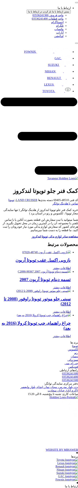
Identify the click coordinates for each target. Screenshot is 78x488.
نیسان (74, 356)
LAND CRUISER (26, 200)
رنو (76, 352)
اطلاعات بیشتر (62, 268)
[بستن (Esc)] (12, 4)
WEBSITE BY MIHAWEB (62, 449)
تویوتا (11, 200)
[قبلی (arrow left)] (6, 244)
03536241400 (70, 376)
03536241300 (70, 373)
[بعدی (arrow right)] (71, 244)
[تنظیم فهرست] (76, 43)
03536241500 (70, 380)
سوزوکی (72, 359)
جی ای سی (71, 363)
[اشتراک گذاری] (20, 4)
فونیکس (73, 366)
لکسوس (73, 349)
